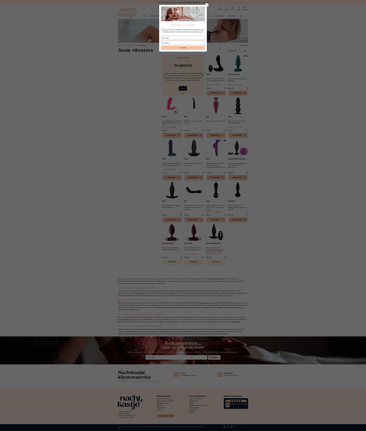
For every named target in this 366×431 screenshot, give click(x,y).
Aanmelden (183, 48)
